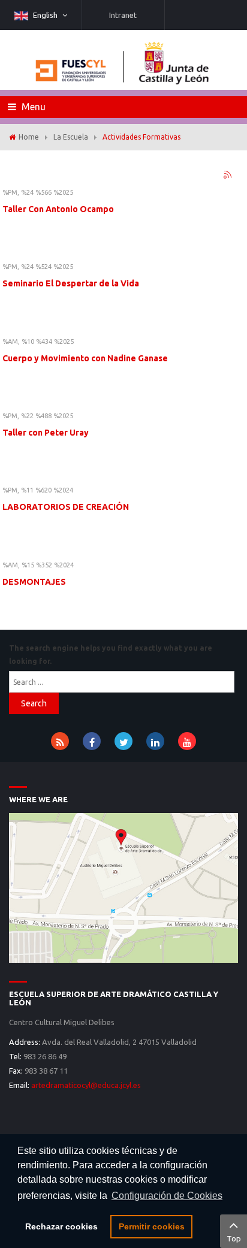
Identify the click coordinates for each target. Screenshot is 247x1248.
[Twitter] (123, 741)
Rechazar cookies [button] (61, 1226)
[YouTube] (187, 741)
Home (29, 137)
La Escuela (70, 137)
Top (234, 1238)
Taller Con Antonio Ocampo (58, 209)
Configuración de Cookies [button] (167, 1195)
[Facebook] (92, 741)
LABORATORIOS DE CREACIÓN (65, 507)
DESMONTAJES (34, 582)
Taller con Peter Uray (45, 432)
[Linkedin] (155, 741)
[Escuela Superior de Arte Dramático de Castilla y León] (123, 887)
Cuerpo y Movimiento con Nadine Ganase (85, 358)
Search (34, 703)
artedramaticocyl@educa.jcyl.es (86, 1085)
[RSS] (60, 741)
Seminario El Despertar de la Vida (70, 283)
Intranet (123, 15)
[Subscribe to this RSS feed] (228, 175)
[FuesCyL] (123, 60)
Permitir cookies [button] (152, 1226)
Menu (32, 106)
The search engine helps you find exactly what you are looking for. (110, 654)
